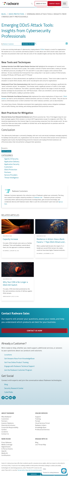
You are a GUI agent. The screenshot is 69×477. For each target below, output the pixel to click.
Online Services (41, 413)
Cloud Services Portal (42, 423)
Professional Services (42, 430)
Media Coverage (6, 445)
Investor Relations (7, 423)
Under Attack (41, 4)
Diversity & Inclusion (8, 425)
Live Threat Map (40, 445)
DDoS (42, 49)
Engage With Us (41, 439)
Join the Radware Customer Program (18, 370)
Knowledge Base (40, 427)
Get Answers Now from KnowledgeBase (19, 359)
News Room (6, 439)
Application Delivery (11, 162)
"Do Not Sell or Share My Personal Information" (29, 470)
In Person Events (7, 449)
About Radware (7, 413)
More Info (34, 474)
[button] (32, 4)
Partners (7, 172)
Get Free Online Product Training (16, 362)
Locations (8, 355)
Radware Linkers (40, 425)
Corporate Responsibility (9, 427)
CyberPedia (8, 392)
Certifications (5, 455)
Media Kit (4, 453)
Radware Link (38, 197)
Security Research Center (13, 388)
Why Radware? (6, 417)
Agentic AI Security (11, 159)
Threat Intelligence (11, 178)
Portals (37, 421)
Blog (3, 14)
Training (38, 419)
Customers (8, 167)
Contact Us (5, 434)
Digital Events (6, 447)
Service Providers (10, 175)
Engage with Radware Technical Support (19, 366)
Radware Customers (8, 44)
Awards (3, 451)
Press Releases (6, 442)
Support (38, 417)
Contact (54, 4)
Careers (4, 430)
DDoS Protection (16, 14)
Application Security (11, 164)
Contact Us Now (34, 330)
